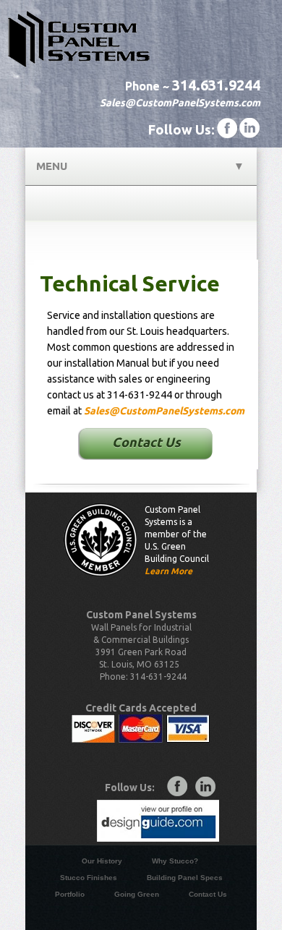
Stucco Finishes (88, 878)
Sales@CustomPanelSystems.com (180, 102)
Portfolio (70, 894)
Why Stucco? (175, 861)
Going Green (136, 894)
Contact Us (146, 442)
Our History (102, 861)
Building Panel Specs (185, 878)
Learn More (168, 571)
